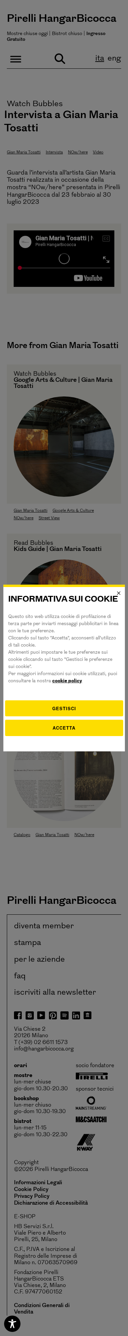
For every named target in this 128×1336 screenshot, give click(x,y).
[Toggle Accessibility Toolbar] (12, 1324)
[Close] (119, 593)
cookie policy (67, 681)
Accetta (64, 727)
